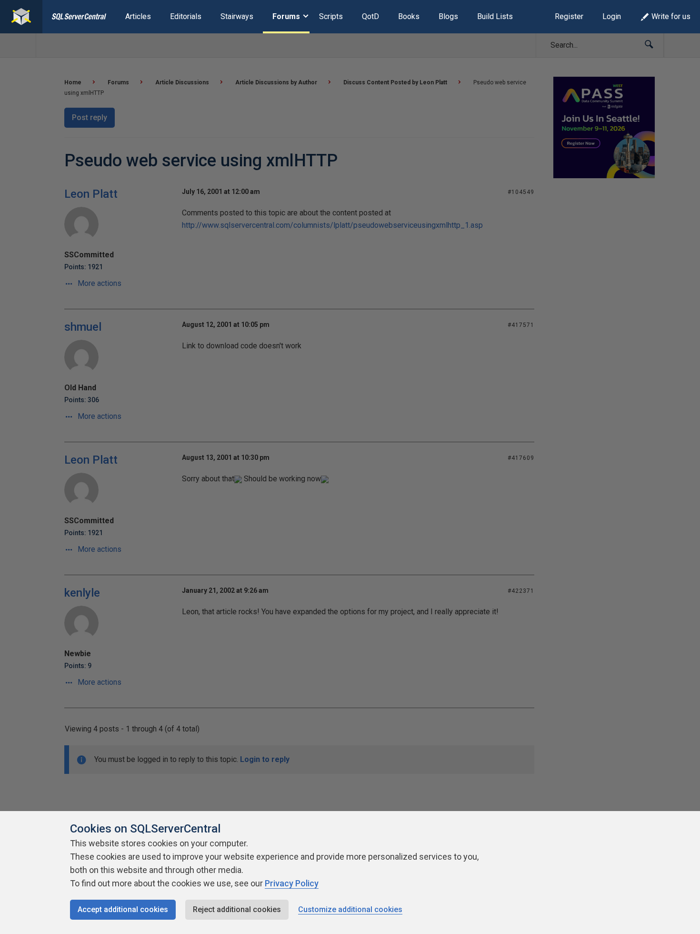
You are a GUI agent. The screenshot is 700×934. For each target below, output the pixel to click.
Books (409, 16)
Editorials (185, 16)
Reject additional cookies (237, 909)
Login (611, 16)
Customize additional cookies (350, 909)
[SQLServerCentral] (21, 16)
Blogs (448, 16)
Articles (138, 16)
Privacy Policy (292, 883)
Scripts (331, 16)
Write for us (670, 16)
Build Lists (495, 16)
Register (569, 16)
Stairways (236, 16)
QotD (370, 16)
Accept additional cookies (123, 909)
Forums (286, 16)
